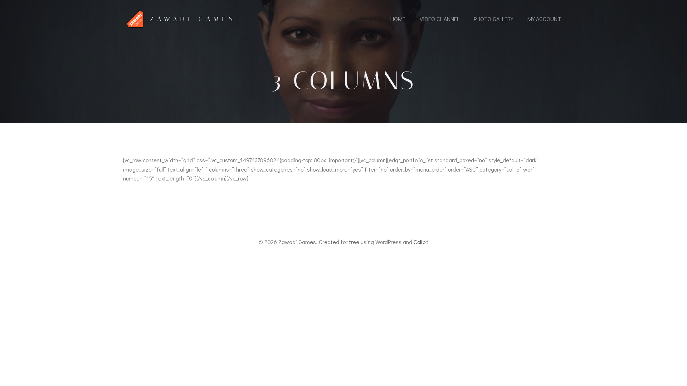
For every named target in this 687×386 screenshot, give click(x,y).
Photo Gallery (493, 19)
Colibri (421, 242)
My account (544, 19)
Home (397, 19)
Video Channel (439, 19)
